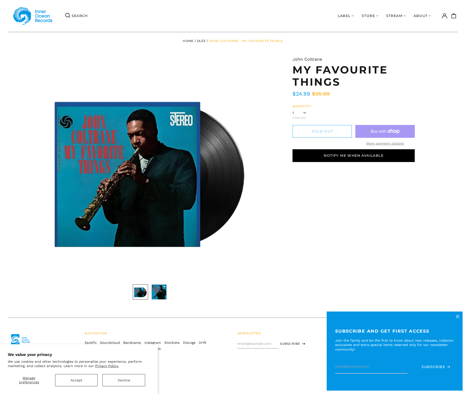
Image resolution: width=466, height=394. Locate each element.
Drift (202, 343)
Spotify (91, 343)
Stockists (172, 343)
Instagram (152, 343)
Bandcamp (132, 343)
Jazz (201, 41)
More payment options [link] (385, 143)
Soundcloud (110, 343)
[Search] (68, 16)
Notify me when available (353, 155)
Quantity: (301, 106)
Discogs (189, 343)
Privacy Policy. (107, 366)
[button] (454, 16)
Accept (76, 380)
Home (188, 41)
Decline (124, 380)
